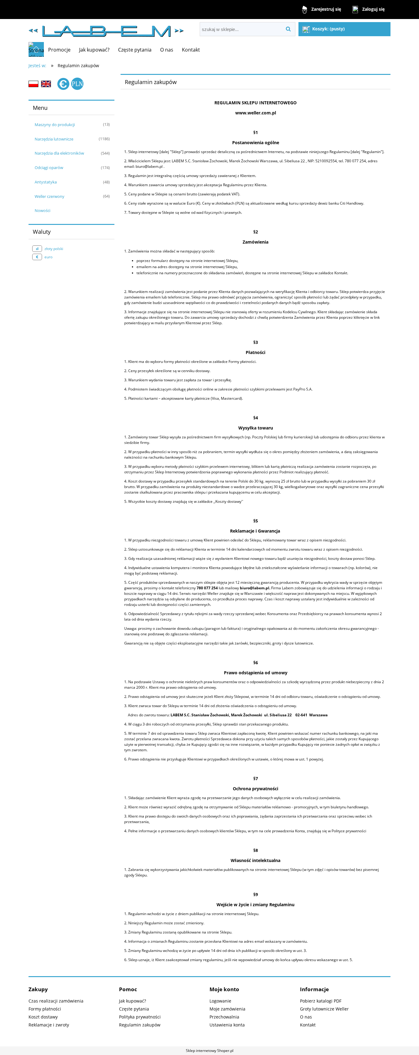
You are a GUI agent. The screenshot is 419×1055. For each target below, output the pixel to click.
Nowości (42, 210)
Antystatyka (46, 182)
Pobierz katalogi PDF (320, 1001)
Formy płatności (45, 1009)
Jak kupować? (132, 1001)
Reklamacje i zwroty (49, 1025)
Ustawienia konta (227, 1025)
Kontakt (308, 1025)
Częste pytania (134, 1009)
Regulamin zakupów (139, 1025)
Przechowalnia (224, 1017)
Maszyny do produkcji (55, 124)
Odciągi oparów (49, 167)
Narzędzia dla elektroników (59, 153)
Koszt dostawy (43, 1017)
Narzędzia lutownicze (54, 139)
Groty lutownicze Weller (324, 1009)
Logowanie (220, 1001)
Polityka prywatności (140, 1017)
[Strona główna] (106, 29)
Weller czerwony (49, 196)
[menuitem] (59, 49)
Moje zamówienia (227, 1009)
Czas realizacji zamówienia (56, 1001)
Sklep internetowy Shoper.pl (209, 1050)
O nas (306, 1017)
